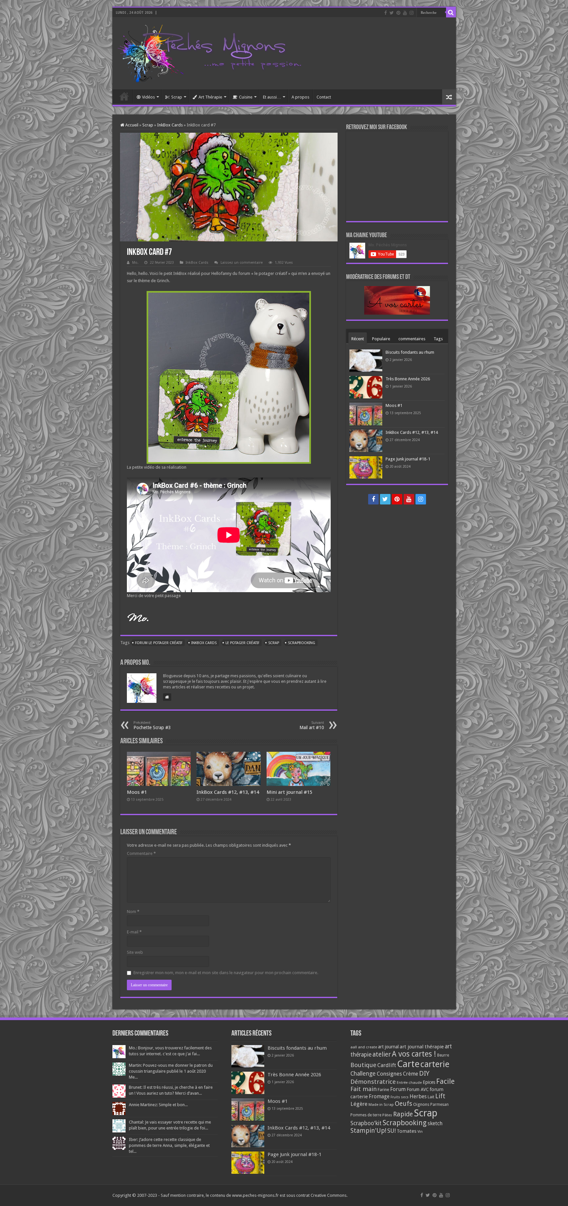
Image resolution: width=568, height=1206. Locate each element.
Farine (383, 1089)
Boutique (363, 1064)
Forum (398, 1089)
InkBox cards (204, 643)
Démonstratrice (373, 1081)
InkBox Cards (170, 125)
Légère (358, 1104)
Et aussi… (272, 97)
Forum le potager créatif (158, 643)
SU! (391, 1130)
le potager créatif (242, 643)
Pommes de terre (365, 1115)
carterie (434, 1064)
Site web (135, 952)
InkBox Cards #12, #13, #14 (228, 792)
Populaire (381, 338)
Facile (445, 1081)
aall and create (363, 1047)
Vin (420, 1131)
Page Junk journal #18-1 (408, 459)
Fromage (379, 1097)
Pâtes (387, 1115)
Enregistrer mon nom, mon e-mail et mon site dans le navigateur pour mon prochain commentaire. (225, 972)
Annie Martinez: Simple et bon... (158, 1104)
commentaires (411, 338)
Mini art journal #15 (289, 792)
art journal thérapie (422, 1047)
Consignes (389, 1073)
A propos (300, 97)
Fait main (363, 1088)
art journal (388, 1046)
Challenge (363, 1073)
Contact (324, 97)
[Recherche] (451, 12)
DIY (424, 1073)
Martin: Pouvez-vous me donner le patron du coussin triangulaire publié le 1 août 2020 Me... (171, 1071)
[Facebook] (386, 13)
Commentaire (141, 853)
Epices (429, 1082)
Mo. (135, 262)
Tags (438, 338)
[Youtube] (405, 13)
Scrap (176, 97)
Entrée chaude (409, 1082)
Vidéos (148, 97)
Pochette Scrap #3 (152, 725)
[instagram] (411, 13)
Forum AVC (418, 1089)
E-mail (134, 931)
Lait (431, 1096)
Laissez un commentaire (242, 262)
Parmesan (439, 1104)
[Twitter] (391, 13)
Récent (357, 338)
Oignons (421, 1104)
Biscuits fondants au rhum (410, 352)
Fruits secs (399, 1097)
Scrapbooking (301, 643)
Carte (408, 1064)
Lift (440, 1096)
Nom (133, 911)
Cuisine (245, 97)
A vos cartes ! (414, 1054)
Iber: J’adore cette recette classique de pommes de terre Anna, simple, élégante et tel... (169, 1145)
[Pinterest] (398, 13)
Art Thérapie (210, 97)
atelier (381, 1054)
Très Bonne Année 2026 (408, 378)
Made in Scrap (381, 1104)
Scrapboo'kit (366, 1123)
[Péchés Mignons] (209, 52)
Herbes (418, 1096)
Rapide (403, 1114)
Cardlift (386, 1065)
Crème (410, 1074)
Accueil (124, 96)
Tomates (406, 1131)
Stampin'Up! (368, 1130)
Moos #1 (137, 792)
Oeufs (403, 1103)
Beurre (443, 1055)
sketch (435, 1123)
